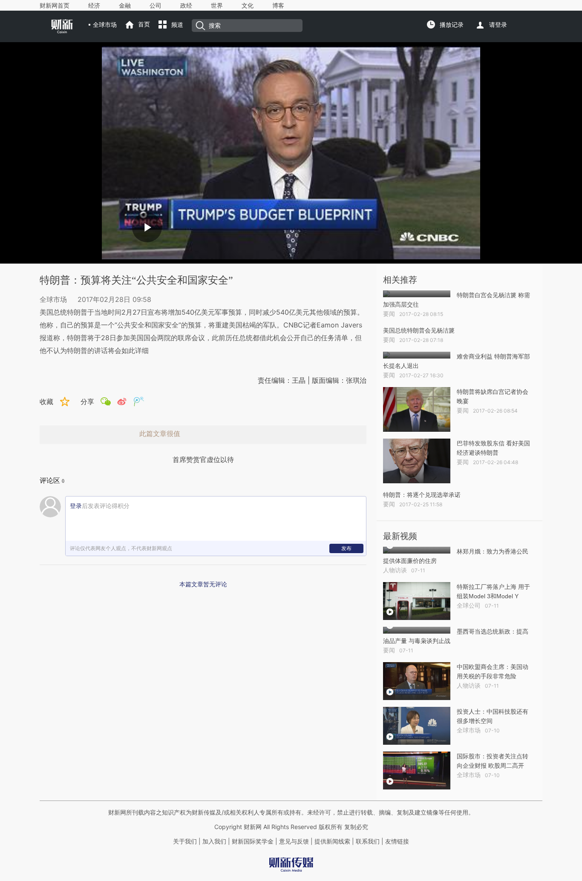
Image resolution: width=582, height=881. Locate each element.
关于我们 (185, 841)
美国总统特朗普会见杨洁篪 (419, 330)
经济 (94, 5)
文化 (248, 5)
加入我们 (214, 841)
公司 (155, 5)
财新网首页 (54, 5)
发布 (346, 548)
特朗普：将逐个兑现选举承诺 (422, 494)
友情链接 (397, 841)
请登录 (498, 24)
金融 (125, 5)
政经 (186, 5)
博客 (278, 5)
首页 (144, 24)
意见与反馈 (294, 841)
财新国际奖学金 (252, 841)
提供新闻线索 (332, 841)
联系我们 (368, 841)
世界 (217, 5)
